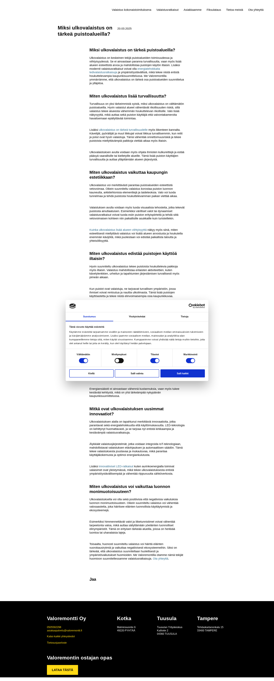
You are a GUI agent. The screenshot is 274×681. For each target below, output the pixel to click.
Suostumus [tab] (89, 316)
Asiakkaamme (193, 9)
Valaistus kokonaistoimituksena (131, 9)
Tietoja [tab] (184, 316)
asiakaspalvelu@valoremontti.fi (64, 630)
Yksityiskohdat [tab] (137, 316)
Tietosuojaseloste (57, 642)
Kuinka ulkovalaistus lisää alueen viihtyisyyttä (118, 229)
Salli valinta (137, 373)
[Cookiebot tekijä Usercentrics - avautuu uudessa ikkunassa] (191, 306)
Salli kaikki (183, 373)
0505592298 (54, 627)
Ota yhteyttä (256, 9)
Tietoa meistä (234, 9)
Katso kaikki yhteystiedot (61, 636)
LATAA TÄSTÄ (62, 670)
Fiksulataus (214, 9)
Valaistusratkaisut (167, 9)
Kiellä (91, 373)
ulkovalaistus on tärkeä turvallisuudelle (123, 129)
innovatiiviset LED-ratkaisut (116, 466)
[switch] (119, 360)
